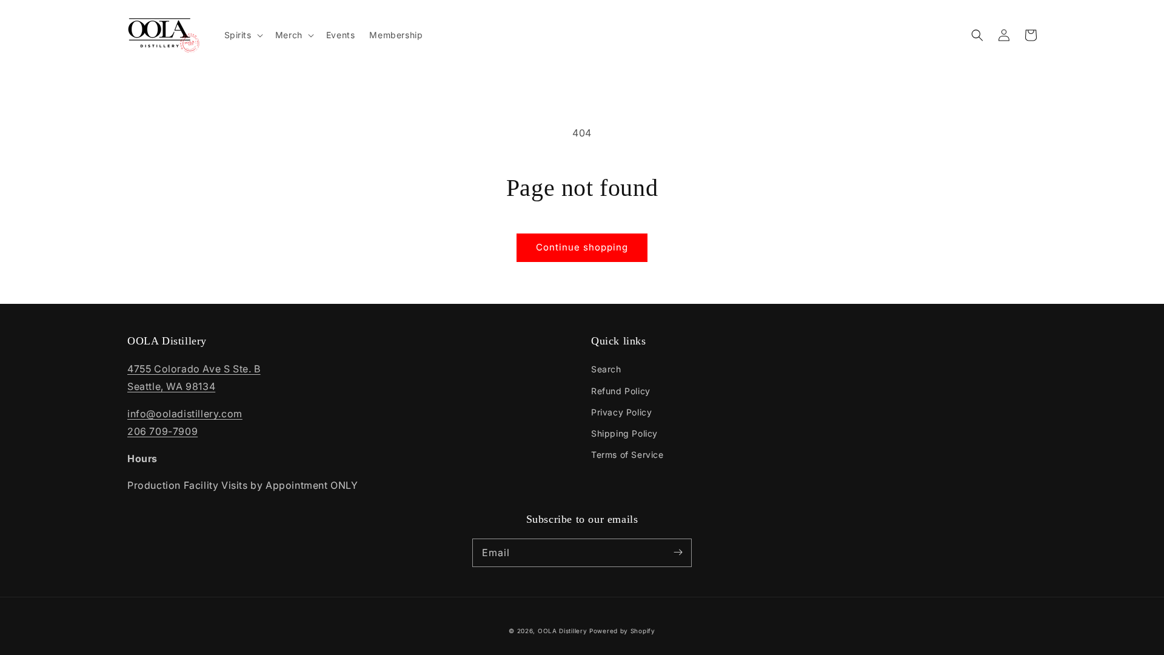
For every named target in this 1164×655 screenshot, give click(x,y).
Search (606, 369)
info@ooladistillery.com (184, 414)
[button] (977, 35)
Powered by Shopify (622, 630)
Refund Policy (621, 391)
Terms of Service (627, 454)
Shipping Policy (624, 433)
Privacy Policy (621, 412)
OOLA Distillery (562, 630)
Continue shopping (582, 247)
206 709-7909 (162, 431)
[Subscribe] (677, 552)
